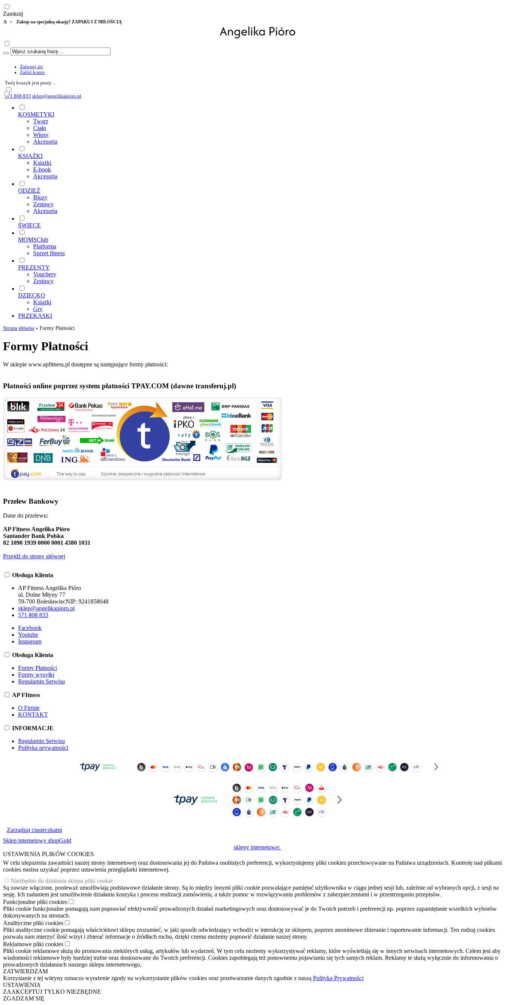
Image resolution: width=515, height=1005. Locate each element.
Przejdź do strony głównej (34, 556)
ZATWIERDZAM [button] (25, 971)
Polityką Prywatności (338, 978)
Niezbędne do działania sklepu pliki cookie (62, 881)
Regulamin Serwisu (41, 681)
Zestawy (43, 204)
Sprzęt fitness (49, 253)
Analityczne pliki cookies (33, 923)
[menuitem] (265, 124)
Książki (42, 162)
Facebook (29, 628)
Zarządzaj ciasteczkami (34, 830)
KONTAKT (33, 714)
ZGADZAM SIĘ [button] (23, 998)
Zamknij (13, 14)
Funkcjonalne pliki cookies (35, 902)
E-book (42, 169)
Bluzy (40, 197)
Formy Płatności (37, 668)
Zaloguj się (31, 66)
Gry (38, 309)
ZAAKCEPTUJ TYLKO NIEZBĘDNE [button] (52, 991)
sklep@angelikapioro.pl (56, 96)
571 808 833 (18, 96)
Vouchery (44, 274)
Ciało (39, 128)
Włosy (41, 135)
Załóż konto (32, 72)
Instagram (29, 641)
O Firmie (29, 708)
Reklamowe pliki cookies (33, 944)
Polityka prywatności (43, 748)
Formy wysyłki (36, 674)
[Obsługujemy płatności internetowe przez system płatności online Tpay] (257, 774)
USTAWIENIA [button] (22, 985)
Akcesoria (45, 141)
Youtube (28, 634)
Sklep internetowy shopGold (37, 840)
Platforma (44, 246)
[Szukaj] (6, 53)
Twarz (40, 121)
